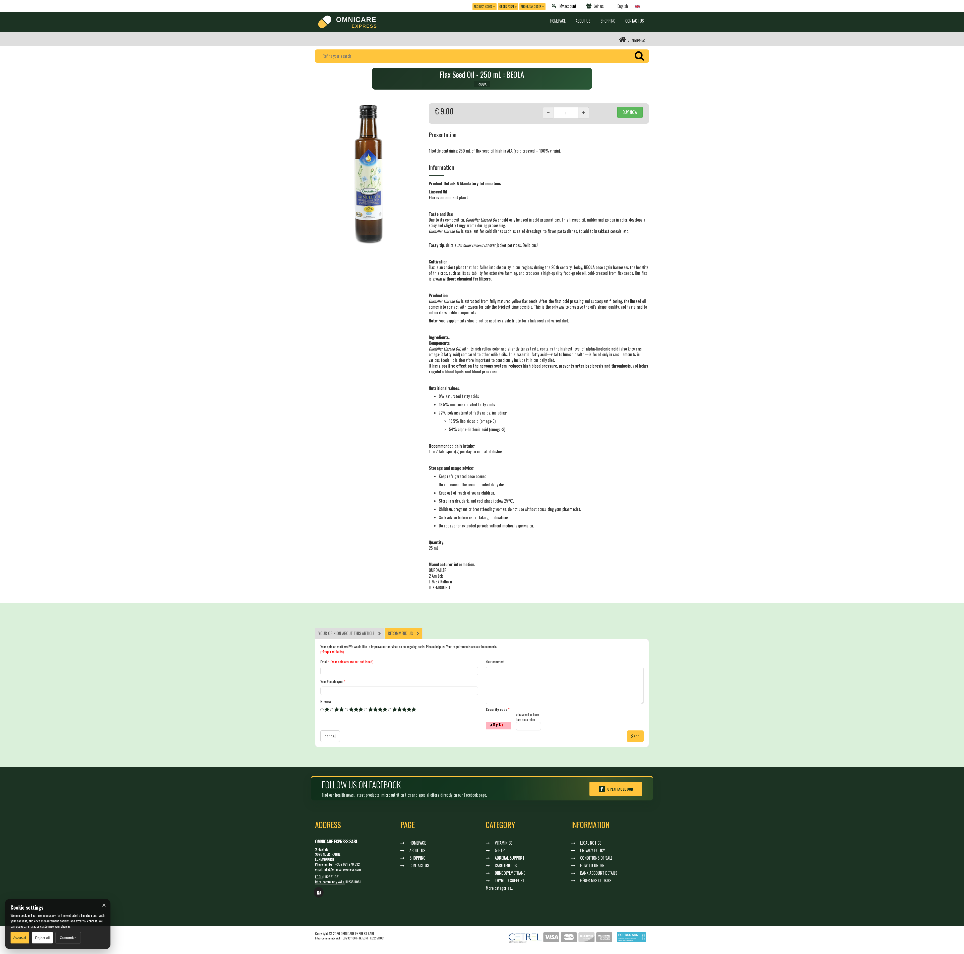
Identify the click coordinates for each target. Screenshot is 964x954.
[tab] (349, 633)
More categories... (499, 888)
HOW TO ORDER (592, 865)
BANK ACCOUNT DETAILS (598, 873)
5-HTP (500, 850)
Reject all (42, 938)
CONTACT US (634, 21)
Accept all (20, 937)
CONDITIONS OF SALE (596, 858)
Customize (68, 938)
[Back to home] (622, 40)
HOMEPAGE (558, 21)
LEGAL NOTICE (590, 843)
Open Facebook (620, 789)
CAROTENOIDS (506, 865)
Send (635, 736)
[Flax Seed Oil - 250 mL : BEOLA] (368, 174)
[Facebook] (319, 892)
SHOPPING (607, 21)
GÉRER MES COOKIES (595, 880)
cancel (330, 736)
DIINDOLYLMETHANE (510, 873)
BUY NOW (630, 112)
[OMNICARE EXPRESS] (347, 21)
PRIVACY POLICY (592, 850)
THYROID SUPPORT (510, 880)
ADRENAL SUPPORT (509, 858)
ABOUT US (583, 21)
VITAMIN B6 (504, 843)
